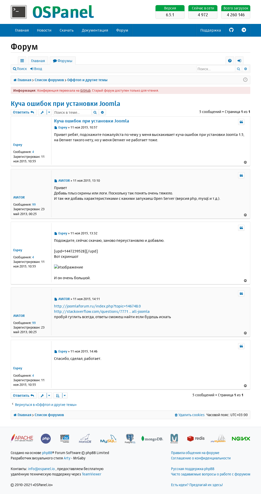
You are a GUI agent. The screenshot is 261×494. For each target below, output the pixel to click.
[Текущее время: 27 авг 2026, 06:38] (245, 79)
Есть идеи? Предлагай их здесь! (197, 485)
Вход (38, 68)
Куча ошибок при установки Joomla (65, 103)
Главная (22, 30)
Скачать (67, 30)
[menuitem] (230, 61)
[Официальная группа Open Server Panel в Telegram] (244, 30)
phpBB (47, 452)
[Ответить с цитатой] (241, 122)
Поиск (22, 68)
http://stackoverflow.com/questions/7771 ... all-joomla (102, 311)
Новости (44, 30)
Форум (122, 30)
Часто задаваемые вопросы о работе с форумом (210, 474)
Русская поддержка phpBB (192, 469)
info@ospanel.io (41, 469)
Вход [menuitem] (241, 61)
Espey (17, 145)
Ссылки (23, 61)
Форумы (65, 60)
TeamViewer (91, 474)
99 (34, 204)
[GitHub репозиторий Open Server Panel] (231, 30)
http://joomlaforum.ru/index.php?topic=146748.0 (97, 306)
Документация (95, 30)
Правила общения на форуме (195, 452)
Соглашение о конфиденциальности (201, 458)
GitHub (85, 90)
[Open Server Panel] (53, 12)
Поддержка (210, 30)
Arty (67, 458)
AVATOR (19, 197)
